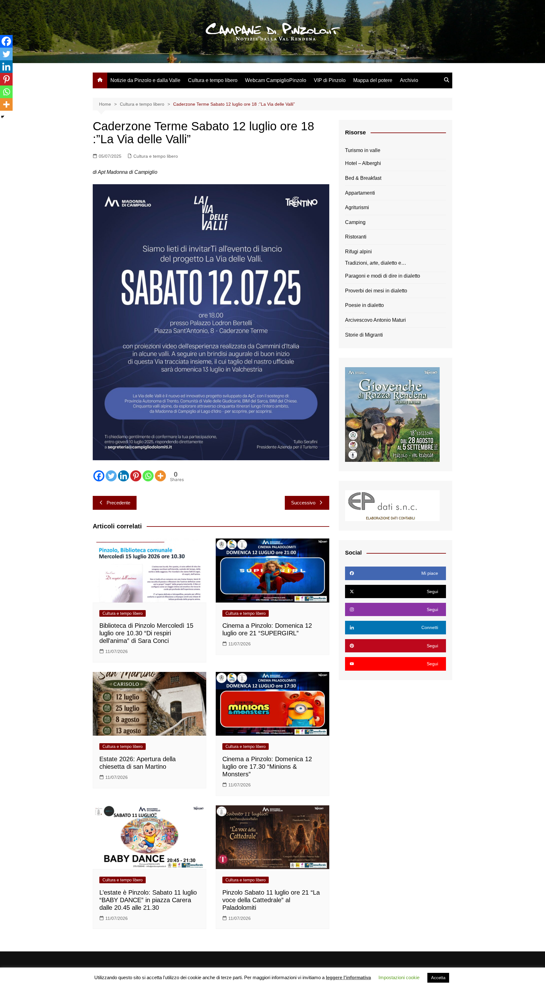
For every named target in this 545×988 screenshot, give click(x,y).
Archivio (409, 80)
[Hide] (2, 116)
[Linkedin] (123, 475)
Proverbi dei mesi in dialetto (376, 290)
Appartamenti (360, 193)
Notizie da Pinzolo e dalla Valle (145, 80)
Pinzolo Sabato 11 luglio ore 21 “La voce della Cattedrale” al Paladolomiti (271, 900)
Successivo (303, 502)
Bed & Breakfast (363, 178)
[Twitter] (111, 475)
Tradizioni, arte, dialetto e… (375, 263)
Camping (355, 222)
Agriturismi (357, 207)
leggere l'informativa (348, 977)
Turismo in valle (362, 150)
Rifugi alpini (358, 251)
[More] (160, 475)
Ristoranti (355, 236)
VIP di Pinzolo (330, 80)
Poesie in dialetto (364, 305)
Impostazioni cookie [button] (398, 977)
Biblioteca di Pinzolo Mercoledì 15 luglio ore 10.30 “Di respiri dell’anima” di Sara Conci (146, 633)
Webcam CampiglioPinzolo (275, 80)
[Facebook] (98, 475)
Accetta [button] (438, 977)
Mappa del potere (372, 80)
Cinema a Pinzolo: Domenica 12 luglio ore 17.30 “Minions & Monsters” (267, 767)
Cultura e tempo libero (212, 80)
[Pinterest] (135, 475)
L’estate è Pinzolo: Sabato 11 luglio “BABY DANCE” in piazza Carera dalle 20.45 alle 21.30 (148, 900)
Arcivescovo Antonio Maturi (375, 320)
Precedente (118, 502)
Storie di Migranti (364, 335)
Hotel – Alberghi (363, 163)
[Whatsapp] (148, 475)
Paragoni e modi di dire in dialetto (382, 276)
